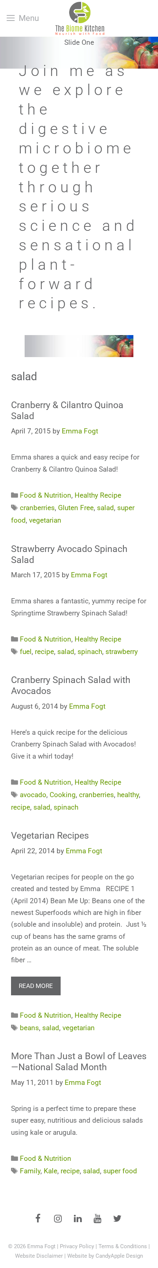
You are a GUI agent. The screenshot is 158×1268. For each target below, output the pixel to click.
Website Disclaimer (39, 1256)
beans (29, 1028)
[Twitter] (117, 1219)
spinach (90, 651)
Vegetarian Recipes (50, 835)
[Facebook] (37, 1219)
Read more (36, 985)
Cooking (63, 795)
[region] (79, 197)
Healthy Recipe (98, 495)
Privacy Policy (77, 1246)
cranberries (37, 508)
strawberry (121, 651)
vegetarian (45, 520)
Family (30, 1171)
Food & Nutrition (45, 495)
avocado (33, 795)
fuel (26, 651)
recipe (44, 651)
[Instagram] (57, 1219)
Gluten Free (76, 508)
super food (120, 1171)
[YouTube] (97, 1219)
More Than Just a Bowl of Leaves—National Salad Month (79, 1061)
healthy (128, 795)
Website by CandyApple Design (105, 1256)
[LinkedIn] (77, 1219)
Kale (50, 1171)
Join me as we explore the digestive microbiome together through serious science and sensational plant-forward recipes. (78, 187)
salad (105, 508)
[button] (79, 197)
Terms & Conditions (122, 1246)
